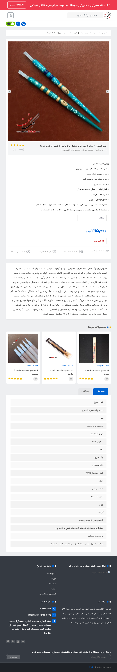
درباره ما (52, 583)
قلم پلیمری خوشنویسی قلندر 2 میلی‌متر (26, 372)
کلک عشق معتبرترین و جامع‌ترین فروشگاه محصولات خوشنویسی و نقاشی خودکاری (69, 5)
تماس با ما (51, 573)
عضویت (13, 657)
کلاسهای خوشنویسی (47, 594)
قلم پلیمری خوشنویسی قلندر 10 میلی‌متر (97, 372)
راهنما (53, 589)
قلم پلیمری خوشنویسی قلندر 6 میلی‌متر (61, 372)
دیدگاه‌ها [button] (85, 391)
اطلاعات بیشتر (16, 5)
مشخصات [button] (100, 391)
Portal (91, 667)
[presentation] (107, 91)
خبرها (53, 578)
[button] (10, 24)
